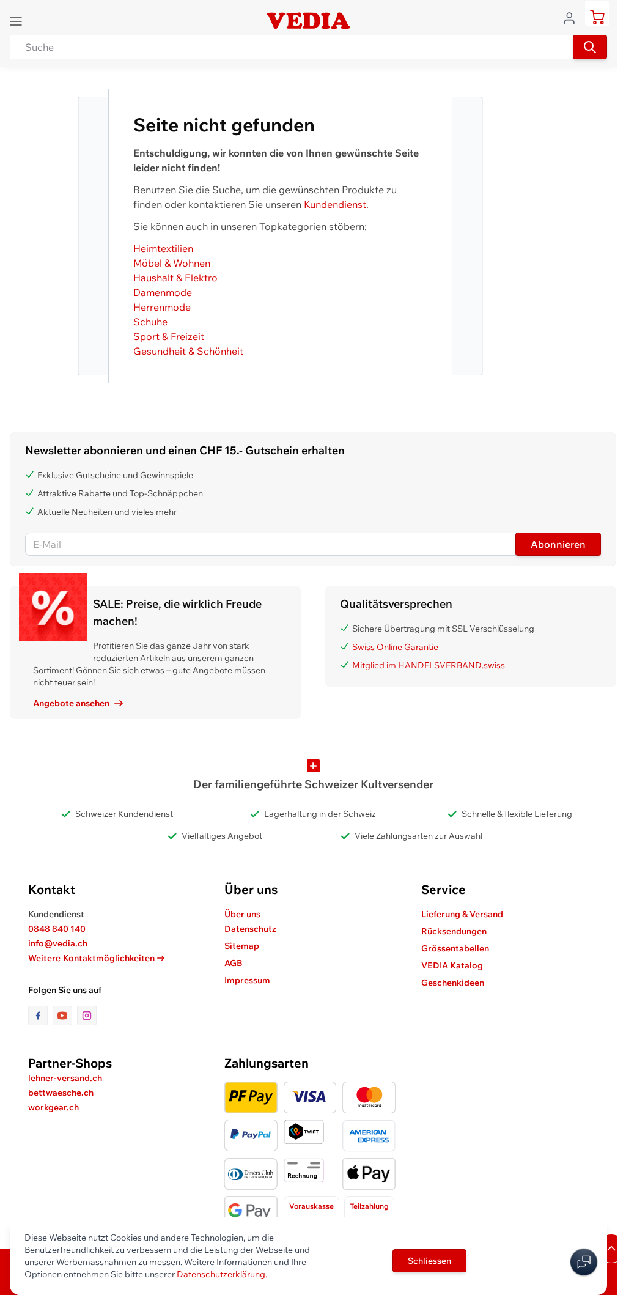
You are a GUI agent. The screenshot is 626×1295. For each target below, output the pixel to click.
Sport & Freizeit (168, 336)
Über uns (242, 914)
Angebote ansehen (71, 703)
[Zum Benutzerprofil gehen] (572, 17)
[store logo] (308, 20)
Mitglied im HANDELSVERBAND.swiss (428, 665)
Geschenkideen (452, 982)
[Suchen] (590, 47)
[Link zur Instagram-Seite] (87, 1015)
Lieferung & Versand (462, 914)
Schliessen (429, 1260)
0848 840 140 (57, 928)
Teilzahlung (369, 1206)
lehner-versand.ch (65, 1077)
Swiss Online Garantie (395, 646)
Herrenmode (162, 307)
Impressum (247, 980)
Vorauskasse (311, 1206)
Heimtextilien (163, 248)
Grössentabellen (455, 948)
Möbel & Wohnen (171, 263)
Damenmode (162, 292)
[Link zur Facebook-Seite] (40, 1015)
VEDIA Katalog (452, 965)
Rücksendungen (454, 931)
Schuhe (150, 321)
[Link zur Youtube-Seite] (65, 1015)
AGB (233, 962)
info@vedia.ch (57, 943)
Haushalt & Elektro (175, 277)
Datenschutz (250, 928)
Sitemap (241, 945)
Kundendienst (335, 204)
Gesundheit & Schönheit (188, 351)
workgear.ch (53, 1107)
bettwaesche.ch (61, 1092)
